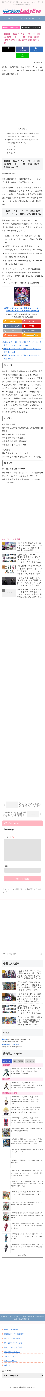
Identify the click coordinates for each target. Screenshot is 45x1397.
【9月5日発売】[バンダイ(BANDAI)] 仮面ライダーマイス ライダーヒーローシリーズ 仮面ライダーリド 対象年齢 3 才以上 (27, 1247)
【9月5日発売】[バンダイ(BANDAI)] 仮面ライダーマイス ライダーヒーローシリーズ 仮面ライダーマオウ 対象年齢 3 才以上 (27, 1226)
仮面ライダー (7, 1061)
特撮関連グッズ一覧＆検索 (14, 1334)
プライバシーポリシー (12, 1352)
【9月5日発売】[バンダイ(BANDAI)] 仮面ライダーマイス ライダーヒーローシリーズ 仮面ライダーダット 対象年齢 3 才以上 (27, 1236)
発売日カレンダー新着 (12, 1338)
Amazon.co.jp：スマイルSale (10, 1044)
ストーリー (13, 146)
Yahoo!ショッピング (13, 326)
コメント (9, 837)
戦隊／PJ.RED (18, 1061)
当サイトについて (10, 1361)
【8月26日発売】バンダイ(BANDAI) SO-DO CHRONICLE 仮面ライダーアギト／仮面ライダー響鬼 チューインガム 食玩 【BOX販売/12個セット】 (26, 1085)
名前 (6, 866)
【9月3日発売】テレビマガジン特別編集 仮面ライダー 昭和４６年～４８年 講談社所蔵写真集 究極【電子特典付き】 (27, 1215)
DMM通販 (31, 326)
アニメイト (12, 330)
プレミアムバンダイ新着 (13, 1343)
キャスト (12, 149)
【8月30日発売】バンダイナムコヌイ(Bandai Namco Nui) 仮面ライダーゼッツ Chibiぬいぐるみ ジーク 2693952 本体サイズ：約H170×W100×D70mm (26, 1110)
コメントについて (10, 1356)
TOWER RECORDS (12, 335)
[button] (41, 953)
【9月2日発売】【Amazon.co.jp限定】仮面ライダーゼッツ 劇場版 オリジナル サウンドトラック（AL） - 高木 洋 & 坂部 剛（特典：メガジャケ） (27, 1184)
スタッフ (12, 153)
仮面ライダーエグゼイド (12, 27)
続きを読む (22, 1255)
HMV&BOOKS (29, 335)
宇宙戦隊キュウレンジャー (31, 27)
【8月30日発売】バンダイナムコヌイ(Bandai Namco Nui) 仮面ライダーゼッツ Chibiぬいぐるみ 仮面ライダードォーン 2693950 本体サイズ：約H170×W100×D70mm (27, 1120)
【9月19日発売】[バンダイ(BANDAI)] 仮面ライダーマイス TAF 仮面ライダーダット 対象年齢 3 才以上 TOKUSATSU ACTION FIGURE (27, 1071)
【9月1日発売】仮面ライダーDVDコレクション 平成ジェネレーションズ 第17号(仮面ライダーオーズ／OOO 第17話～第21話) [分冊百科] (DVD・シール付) (26, 1141)
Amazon (12, 321)
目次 (19, 129)
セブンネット (31, 330)
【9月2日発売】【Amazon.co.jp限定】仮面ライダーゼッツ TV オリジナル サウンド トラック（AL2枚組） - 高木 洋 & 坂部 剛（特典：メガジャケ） (27, 1173)
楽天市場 (31, 321)
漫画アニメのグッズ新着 (13, 1347)
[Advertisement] (22, 100)
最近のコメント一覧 (11, 1329)
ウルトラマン (29, 1061)
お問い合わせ (9, 1365)
